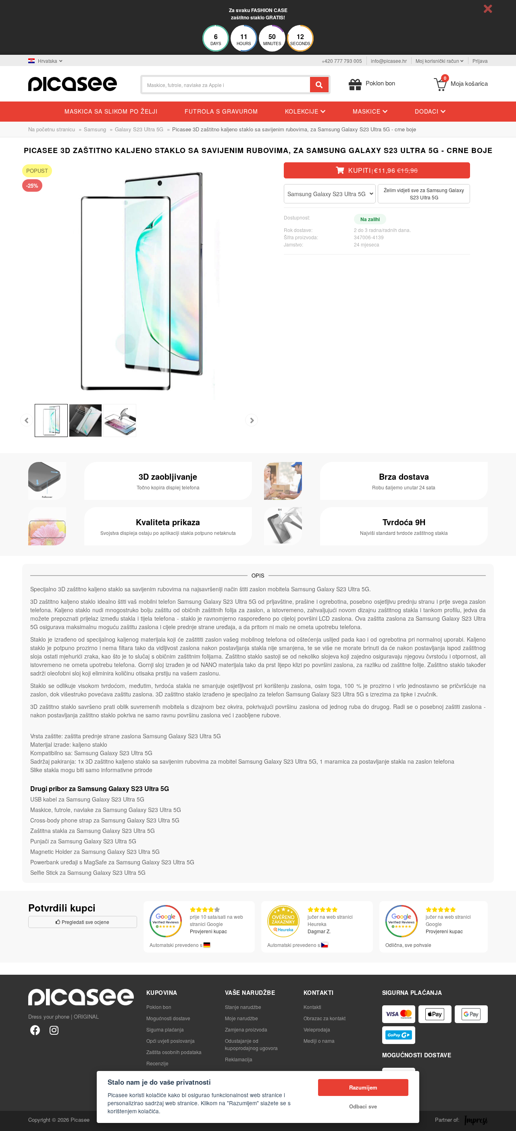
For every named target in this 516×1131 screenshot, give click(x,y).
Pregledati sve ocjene (84, 921)
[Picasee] (72, 83)
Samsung (95, 129)
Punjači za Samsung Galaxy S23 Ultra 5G (83, 841)
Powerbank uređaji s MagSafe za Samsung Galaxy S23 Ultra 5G (112, 862)
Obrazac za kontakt (324, 1018)
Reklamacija (238, 1059)
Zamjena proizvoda (246, 1029)
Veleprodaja (317, 1029)
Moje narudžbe (241, 1018)
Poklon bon (158, 1006)
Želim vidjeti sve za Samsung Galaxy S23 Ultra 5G (424, 193)
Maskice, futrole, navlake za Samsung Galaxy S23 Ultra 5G (105, 810)
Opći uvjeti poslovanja (170, 1040)
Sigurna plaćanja (165, 1029)
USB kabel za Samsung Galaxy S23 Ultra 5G (87, 799)
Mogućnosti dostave (168, 1018)
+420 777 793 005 (342, 60)
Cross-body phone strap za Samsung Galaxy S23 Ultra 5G (104, 820)
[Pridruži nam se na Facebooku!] (35, 1030)
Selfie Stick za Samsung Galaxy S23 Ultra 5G (88, 872)
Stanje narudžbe (243, 1006)
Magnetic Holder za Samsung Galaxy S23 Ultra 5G (95, 851)
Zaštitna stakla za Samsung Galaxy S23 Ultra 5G (92, 830)
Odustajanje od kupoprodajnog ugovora (251, 1044)
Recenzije (157, 1063)
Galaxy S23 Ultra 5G (139, 129)
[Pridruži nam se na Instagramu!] (54, 1030)
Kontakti (312, 1006)
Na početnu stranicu (51, 129)
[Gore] (10, 1120)
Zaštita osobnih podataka (174, 1051)
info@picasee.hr (389, 60)
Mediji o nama (319, 1040)
